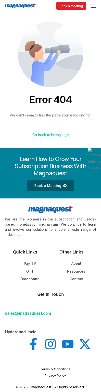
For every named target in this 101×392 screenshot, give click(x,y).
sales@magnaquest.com (28, 313)
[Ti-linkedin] (16, 344)
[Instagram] (50, 344)
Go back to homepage (50, 135)
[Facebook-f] (33, 344)
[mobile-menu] (93, 5)
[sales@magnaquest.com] (8, 306)
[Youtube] (68, 344)
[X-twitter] (85, 344)
